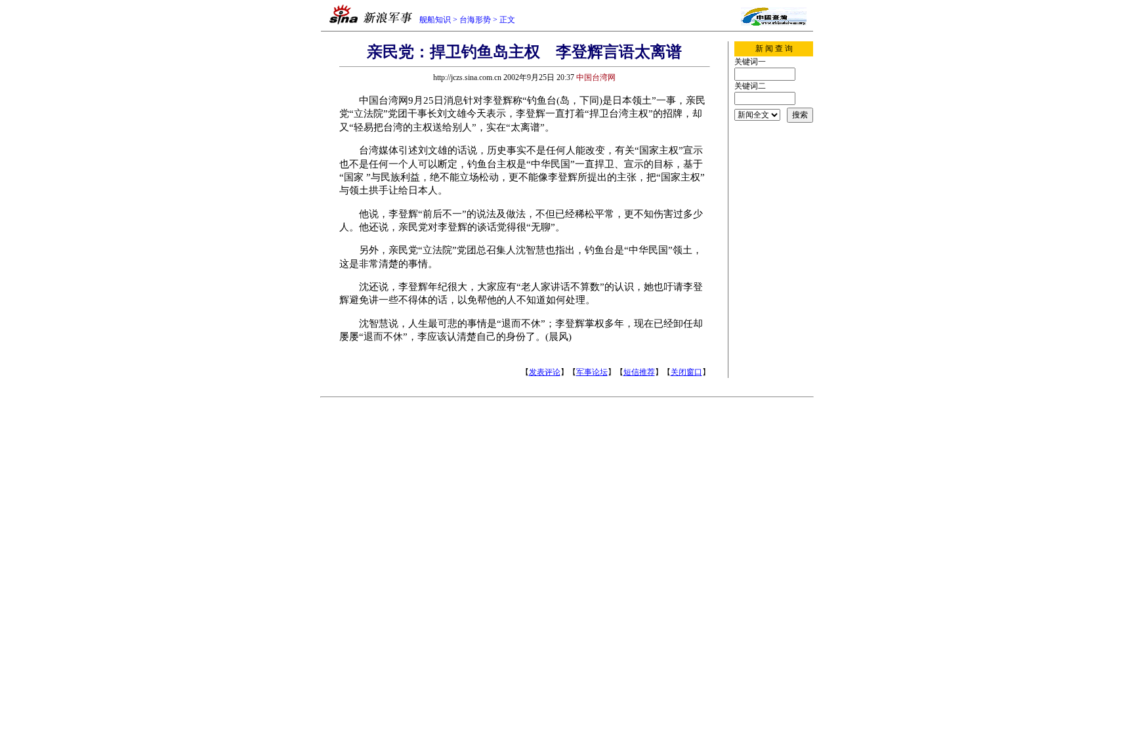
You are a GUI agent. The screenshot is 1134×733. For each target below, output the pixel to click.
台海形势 (475, 19)
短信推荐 (639, 372)
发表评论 (544, 372)
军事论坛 (592, 372)
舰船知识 (435, 19)
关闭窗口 (686, 372)
